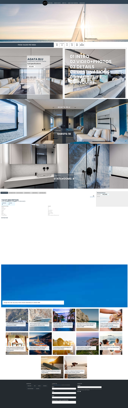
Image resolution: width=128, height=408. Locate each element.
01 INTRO (79, 56)
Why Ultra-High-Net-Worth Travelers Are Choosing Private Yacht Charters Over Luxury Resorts (62, 325)
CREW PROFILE (34, 192)
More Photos (71, 130)
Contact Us (100, 201)
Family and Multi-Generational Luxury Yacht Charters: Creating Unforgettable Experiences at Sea (109, 325)
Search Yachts (29, 385)
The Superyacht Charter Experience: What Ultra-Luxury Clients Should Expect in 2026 (86, 325)
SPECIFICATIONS (4, 192)
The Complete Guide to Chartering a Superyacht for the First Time (39, 324)
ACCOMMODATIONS (12, 192)
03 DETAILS (82, 67)
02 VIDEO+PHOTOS (91, 62)
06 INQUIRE (82, 82)
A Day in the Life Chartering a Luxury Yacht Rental (51, 371)
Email (81, 385)
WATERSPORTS (27, 192)
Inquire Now (58, 130)
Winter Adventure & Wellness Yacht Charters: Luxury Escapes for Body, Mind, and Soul (15, 349)
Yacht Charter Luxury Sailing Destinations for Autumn (84, 348)
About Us (39, 385)
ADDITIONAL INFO (43, 192)
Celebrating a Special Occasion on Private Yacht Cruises (62, 348)
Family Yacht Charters (30, 388)
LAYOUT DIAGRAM (19, 192)
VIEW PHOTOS (92, 196)
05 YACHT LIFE (86, 77)
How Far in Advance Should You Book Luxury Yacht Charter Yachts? (74, 371)
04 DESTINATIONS (90, 72)
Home (35, 385)
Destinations (45, 385)
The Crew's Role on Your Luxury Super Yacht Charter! (109, 348)
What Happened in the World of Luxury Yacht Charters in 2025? (38, 348)
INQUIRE (31, 66)
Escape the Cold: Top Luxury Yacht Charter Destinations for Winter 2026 (22, 302)
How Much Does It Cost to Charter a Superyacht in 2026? (15, 324)
